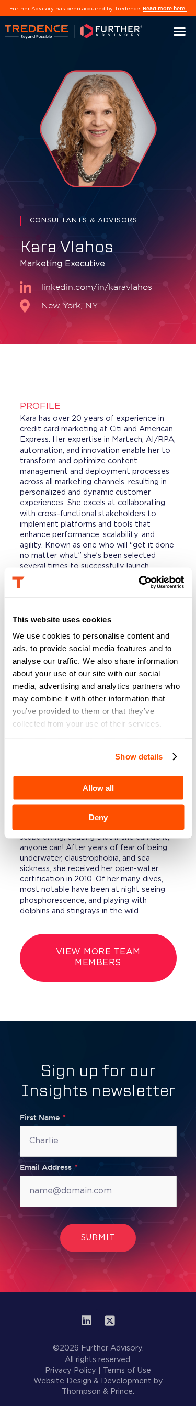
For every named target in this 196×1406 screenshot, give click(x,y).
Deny (98, 817)
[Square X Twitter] (109, 1320)
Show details (139, 756)
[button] (180, 31)
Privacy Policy (70, 1370)
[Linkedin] (86, 1320)
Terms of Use (127, 1370)
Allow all (98, 787)
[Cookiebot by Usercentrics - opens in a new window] (139, 582)
